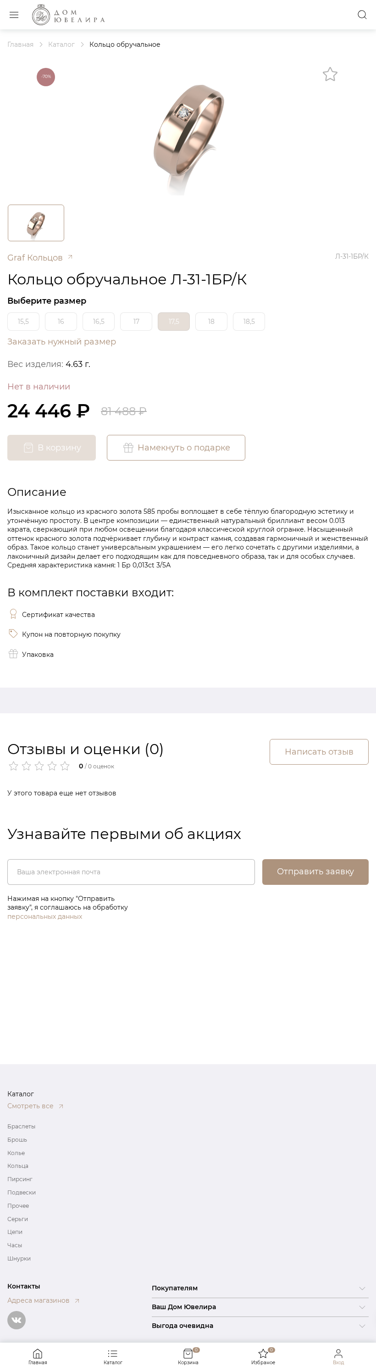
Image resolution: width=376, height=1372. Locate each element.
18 (211, 321)
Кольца (17, 1165)
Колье (16, 1153)
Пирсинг (20, 1179)
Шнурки (19, 1258)
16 (61, 321)
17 (136, 321)
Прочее (18, 1205)
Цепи (14, 1231)
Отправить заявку (315, 872)
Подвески (21, 1192)
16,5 (99, 321)
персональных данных (44, 916)
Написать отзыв (319, 752)
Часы (14, 1245)
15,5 (23, 321)
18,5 (249, 321)
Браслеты (21, 1126)
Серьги (17, 1219)
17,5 (174, 321)
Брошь (17, 1139)
